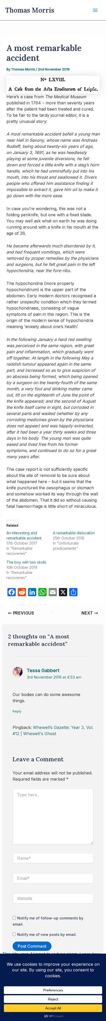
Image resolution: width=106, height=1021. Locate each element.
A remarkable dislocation (74, 533)
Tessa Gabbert (43, 670)
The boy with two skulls (26, 562)
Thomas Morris (29, 10)
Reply (17, 711)
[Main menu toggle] (95, 10)
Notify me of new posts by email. (47, 934)
